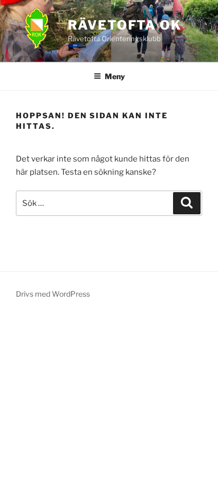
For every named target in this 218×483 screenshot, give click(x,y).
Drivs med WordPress (53, 293)
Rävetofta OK (124, 25)
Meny (115, 76)
